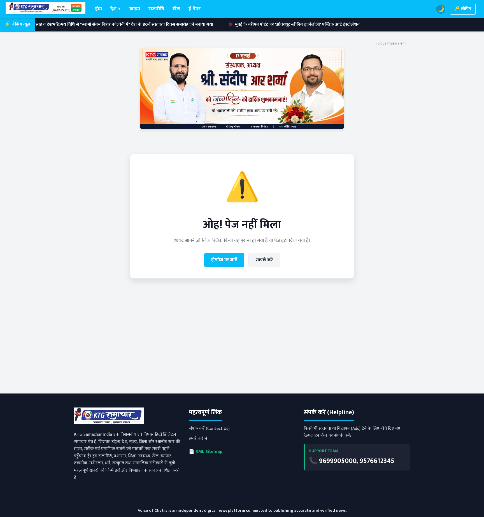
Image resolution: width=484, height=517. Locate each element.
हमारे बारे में (198, 438)
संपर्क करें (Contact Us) (209, 428)
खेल (176, 9)
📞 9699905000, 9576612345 (351, 461)
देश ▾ (115, 9)
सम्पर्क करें (264, 260)
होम (98, 9)
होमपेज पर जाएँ (224, 260)
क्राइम (134, 9)
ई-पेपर (195, 9)
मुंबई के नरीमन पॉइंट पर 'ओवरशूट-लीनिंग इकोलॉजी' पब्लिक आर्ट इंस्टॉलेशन (268, 24)
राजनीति (156, 9)
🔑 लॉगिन (462, 8)
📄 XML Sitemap (205, 451)
